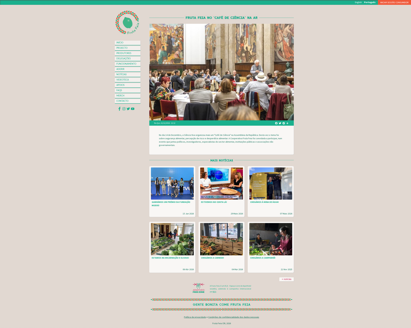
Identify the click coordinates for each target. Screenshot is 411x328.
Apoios (120, 85)
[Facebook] (276, 123)
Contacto (122, 101)
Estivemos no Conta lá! (214, 202)
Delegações (123, 59)
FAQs (119, 90)
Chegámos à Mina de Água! (264, 202)
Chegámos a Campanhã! (262, 257)
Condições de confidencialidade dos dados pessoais (233, 317)
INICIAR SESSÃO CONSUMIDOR (394, 2)
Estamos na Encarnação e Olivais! (170, 257)
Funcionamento (126, 64)
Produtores (123, 53)
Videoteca (122, 80)
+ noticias (286, 279)
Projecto (121, 48)
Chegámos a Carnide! (212, 257)
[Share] (287, 123)
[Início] (127, 22)
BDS (214, 291)
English (358, 2)
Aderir (120, 69)
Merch (120, 96)
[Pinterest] (283, 123)
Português (370, 2)
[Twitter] (280, 123)
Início (119, 43)
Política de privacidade (195, 317)
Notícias (121, 74)
